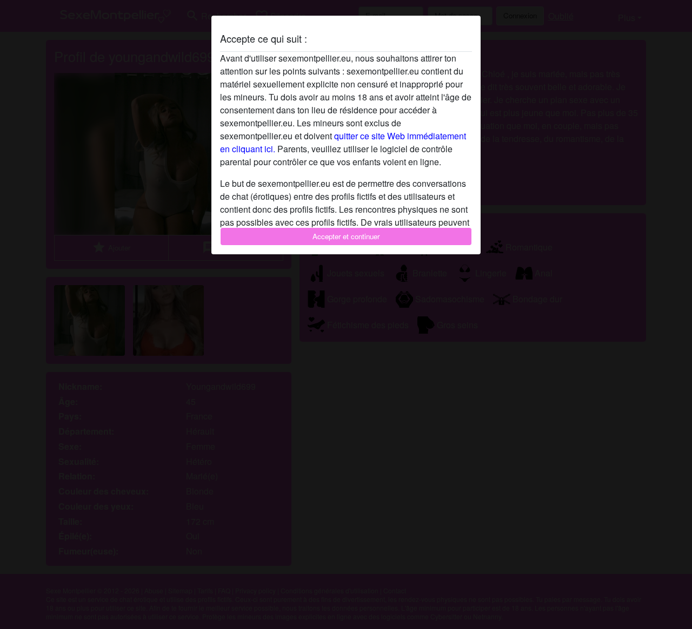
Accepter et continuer (346, 236)
